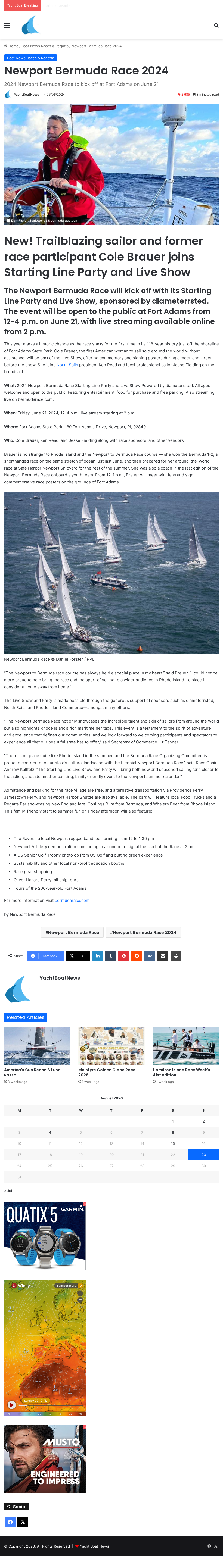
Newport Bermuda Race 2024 (144, 932)
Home (12, 46)
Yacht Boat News (94, 1546)
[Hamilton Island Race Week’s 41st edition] (186, 1046)
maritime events (56, 5)
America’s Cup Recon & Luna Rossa (32, 1072)
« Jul (8, 1191)
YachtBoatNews (26, 94)
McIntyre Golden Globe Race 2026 (106, 1072)
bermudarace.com (72, 900)
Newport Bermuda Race (73, 932)
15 (173, 1143)
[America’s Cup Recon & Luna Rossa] (37, 1046)
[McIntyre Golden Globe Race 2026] (111, 1046)
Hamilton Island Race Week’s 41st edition (181, 1072)
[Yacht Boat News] (31, 25)
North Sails (67, 364)
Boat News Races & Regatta (45, 46)
